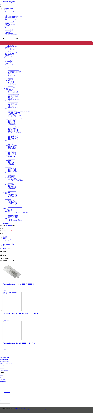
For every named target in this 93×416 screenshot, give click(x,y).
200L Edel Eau (11, 82)
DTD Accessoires (8, 108)
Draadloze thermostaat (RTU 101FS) (15, 207)
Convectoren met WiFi (9, 11)
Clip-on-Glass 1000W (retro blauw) (15, 118)
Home (1, 248)
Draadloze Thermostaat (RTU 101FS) (15, 180)
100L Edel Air (10, 79)
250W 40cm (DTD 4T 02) (13, 90)
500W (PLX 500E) (11, 120)
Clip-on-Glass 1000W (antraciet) (14, 115)
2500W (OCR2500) (12, 154)
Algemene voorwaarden (32, 409)
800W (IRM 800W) (12, 170)
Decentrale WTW (8, 209)
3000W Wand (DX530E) (13, 139)
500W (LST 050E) (11, 146)
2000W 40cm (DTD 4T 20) (13, 96)
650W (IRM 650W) (12, 169)
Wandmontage (8, 160)
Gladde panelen (8, 167)
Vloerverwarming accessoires (11, 204)
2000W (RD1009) (11, 158)
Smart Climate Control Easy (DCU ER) (15, 112)
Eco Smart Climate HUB (13, 178)
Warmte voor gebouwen (10, 24)
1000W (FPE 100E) (12, 186)
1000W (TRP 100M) (12, 143)
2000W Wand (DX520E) (13, 138)
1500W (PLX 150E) (12, 123)
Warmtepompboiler (4, 370)
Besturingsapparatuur (9, 18)
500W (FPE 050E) (11, 185)
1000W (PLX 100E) (12, 122)
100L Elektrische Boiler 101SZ (14, 72)
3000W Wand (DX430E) (13, 136)
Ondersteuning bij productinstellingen (12, 29)
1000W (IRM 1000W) (12, 171)
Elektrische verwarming (8, 8)
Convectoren (7, 10)
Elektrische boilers (8, 15)
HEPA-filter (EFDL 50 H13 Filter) (14, 221)
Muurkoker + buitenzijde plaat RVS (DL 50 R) (17, 213)
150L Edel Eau (11, 83)
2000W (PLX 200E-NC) (13, 131)
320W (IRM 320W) (12, 168)
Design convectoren (9, 89)
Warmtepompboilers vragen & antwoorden (13, 16)
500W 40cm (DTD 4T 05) (13, 91)
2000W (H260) (11, 144)
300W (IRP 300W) (11, 173)
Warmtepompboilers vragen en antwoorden (13, 48)
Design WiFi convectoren (10, 100)
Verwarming (5, 237)
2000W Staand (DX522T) (13, 137)
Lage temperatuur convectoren (11, 145)
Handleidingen (8, 31)
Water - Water (8, 80)
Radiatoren (5, 150)
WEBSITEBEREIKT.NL (20, 408)
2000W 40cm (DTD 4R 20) (13, 107)
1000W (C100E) (11, 162)
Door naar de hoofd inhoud (8, 2)
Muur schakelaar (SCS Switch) (14, 113)
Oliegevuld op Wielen (9, 151)
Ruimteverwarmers (4, 359)
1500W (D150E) (11, 163)
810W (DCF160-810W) (12, 197)
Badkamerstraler (8, 189)
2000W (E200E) (11, 164)
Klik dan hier (7, 392)
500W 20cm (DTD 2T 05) (13, 97)
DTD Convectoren (9, 14)
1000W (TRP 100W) (12, 142)
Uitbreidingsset (8, 199)
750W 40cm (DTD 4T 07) (13, 92)
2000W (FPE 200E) (12, 188)
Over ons (5, 35)
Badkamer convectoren (9, 140)
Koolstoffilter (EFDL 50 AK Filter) (15, 220)
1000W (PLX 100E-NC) (13, 129)
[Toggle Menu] (0, 6)
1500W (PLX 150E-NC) (13, 130)
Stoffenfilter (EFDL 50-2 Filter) (14, 219)
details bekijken (6, 290)
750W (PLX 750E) (11, 121)
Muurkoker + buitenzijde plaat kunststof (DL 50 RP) (18, 212)
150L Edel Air (10, 78)
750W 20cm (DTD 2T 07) (13, 98)
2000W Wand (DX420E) (13, 135)
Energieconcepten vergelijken (11, 34)
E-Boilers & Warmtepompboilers (9, 67)
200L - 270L (10, 86)
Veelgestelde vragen (9, 30)
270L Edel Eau (11, 81)
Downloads (7, 32)
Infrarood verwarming (9, 21)
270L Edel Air (10, 74)
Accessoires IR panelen (9, 177)
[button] (3, 38)
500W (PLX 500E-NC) (12, 128)
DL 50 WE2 (10, 210)
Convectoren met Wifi (9, 45)
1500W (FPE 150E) (12, 187)
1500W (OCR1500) (12, 152)
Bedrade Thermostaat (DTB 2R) (14, 179)
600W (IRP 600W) (11, 175)
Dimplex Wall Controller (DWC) (14, 132)
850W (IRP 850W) (11, 176)
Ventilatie (7, 23)
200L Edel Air (10, 76)
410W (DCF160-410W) (12, 195)
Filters (6, 218)
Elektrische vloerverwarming (11, 19)
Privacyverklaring (42, 409)
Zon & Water (7, 25)
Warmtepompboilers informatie (11, 17)
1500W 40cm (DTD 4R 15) (13, 106)
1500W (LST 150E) (12, 148)
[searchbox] (9, 38)
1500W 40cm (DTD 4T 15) (13, 95)
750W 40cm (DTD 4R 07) (13, 103)
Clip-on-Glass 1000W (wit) (13, 116)
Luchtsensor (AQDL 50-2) (13, 216)
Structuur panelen (8, 172)
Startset (6, 193)
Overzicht (7, 27)
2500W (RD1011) (11, 159)
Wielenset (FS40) (11, 114)
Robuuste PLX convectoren (10, 119)
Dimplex (1, 4)
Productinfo (6, 9)
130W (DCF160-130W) (12, 194)
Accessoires (7, 211)
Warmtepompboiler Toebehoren (11, 84)
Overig (4, 245)
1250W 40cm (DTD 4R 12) (13, 105)
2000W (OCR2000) (12, 153)
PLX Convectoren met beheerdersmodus (13, 127)
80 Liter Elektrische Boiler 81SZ (14, 71)
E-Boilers (7, 68)
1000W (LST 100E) (12, 147)
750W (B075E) (11, 161)
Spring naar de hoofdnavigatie (9, 1)
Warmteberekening (9, 33)
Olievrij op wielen (8, 155)
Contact (5, 37)
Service (5, 26)
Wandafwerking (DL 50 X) (13, 215)
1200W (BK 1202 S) (12, 191)
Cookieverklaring (23, 409)
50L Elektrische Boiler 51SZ (13, 70)
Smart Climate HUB (12, 110)
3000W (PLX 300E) (12, 126)
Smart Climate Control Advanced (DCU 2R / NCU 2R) (19, 111)
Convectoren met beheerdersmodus (12, 13)
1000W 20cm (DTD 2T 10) (13, 99)
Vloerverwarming (6, 192)
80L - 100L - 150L (11, 87)
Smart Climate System (9, 22)
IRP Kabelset (10, 183)
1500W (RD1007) (11, 156)
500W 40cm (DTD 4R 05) (13, 102)
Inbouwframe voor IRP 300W (14, 181)
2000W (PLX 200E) (12, 124)
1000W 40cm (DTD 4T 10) (13, 94)
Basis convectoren (8, 134)
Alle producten (5, 223)
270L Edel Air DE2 (11, 75)
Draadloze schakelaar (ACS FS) (14, 217)
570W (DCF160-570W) (12, 196)
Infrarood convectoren (9, 184)
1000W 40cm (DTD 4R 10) (13, 104)
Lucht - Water (8, 73)
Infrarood (4, 166)
